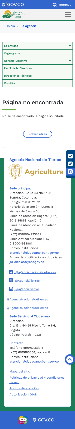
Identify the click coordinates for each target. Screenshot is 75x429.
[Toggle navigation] (67, 14)
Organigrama (12, 53)
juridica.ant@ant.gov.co (26, 262)
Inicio (11, 26)
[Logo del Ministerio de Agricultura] (35, 171)
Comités (9, 83)
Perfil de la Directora (18, 68)
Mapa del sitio (19, 371)
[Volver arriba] (70, 359)
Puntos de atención (24, 388)
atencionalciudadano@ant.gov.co (34, 252)
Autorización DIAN (23, 394)
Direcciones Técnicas (18, 75)
